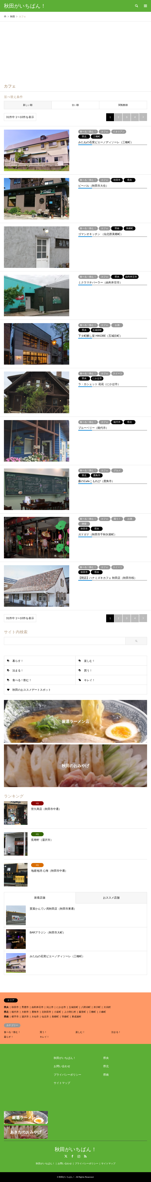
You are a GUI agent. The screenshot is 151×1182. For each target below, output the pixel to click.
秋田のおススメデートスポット (31, 689)
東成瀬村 (76, 1016)
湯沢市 (25, 1016)
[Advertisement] (75, 50)
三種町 (92, 1012)
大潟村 (107, 1007)
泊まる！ (17, 670)
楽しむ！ (89, 660)
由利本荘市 (37, 1007)
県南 (6, 1016)
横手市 (15, 1016)
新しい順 (27, 105)
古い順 (75, 105)
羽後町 (65, 1016)
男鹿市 (25, 1007)
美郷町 (55, 1016)
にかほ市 (61, 1007)
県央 (6, 1007)
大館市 (25, 1012)
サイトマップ (62, 1082)
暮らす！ (17, 660)
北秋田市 (46, 1012)
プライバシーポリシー (67, 1074)
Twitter (65, 1156)
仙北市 (45, 1016)
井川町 (97, 1007)
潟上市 (49, 1007)
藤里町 (82, 1012)
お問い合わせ (62, 1066)
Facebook (72, 1156)
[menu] (145, 6)
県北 (6, 1012)
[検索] (136, 6)
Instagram (78, 1156)
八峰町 (102, 1012)
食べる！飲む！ (22, 680)
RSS (85, 1156)
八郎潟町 (86, 1007)
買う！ (88, 670)
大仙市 (35, 1016)
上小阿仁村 (70, 1012)
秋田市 (15, 1007)
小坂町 (57, 1012)
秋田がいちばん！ (65, 1057)
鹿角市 (35, 1012)
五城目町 (73, 1007)
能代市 (15, 1012)
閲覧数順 (123, 105)
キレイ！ (89, 680)
